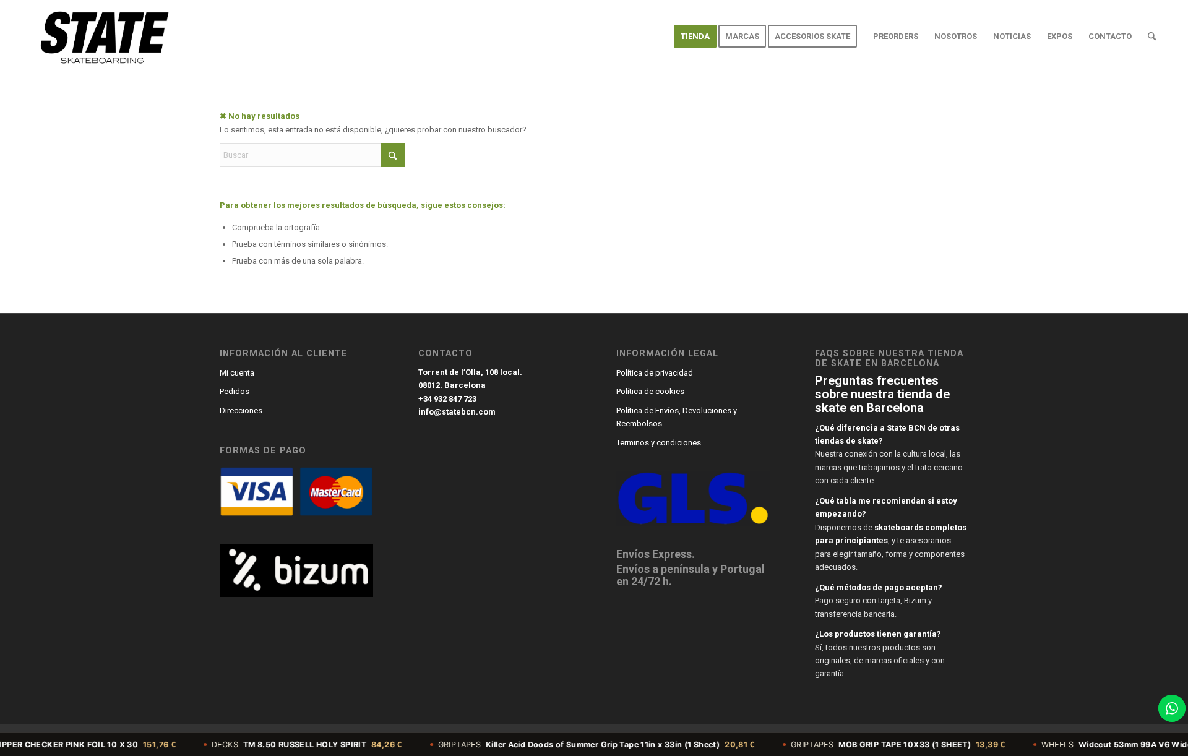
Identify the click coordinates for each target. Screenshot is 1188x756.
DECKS (285, 744)
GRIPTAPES (574, 744)
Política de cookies (650, 391)
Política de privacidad (654, 372)
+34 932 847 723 (447, 398)
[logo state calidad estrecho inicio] (102, 36)
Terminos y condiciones (658, 442)
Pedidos (234, 391)
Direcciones (241, 410)
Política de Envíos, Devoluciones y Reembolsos (676, 417)
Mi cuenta (237, 372)
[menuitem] (695, 36)
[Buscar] (1152, 36)
